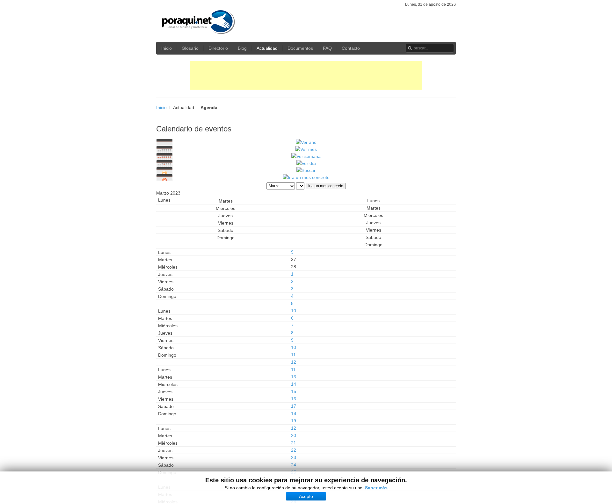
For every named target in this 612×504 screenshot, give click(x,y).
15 (293, 391)
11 (293, 354)
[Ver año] (306, 142)
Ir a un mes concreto (325, 186)
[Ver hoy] (306, 163)
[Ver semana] (306, 156)
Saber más (376, 487)
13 (293, 376)
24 (293, 464)
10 (293, 310)
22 (293, 450)
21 (293, 442)
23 (293, 457)
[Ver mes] (306, 149)
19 (293, 420)
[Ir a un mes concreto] (306, 177)
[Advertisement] (306, 75)
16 (293, 398)
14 (293, 384)
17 (293, 406)
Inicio (161, 107)
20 (293, 435)
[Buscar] (306, 170)
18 (293, 413)
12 (293, 362)
